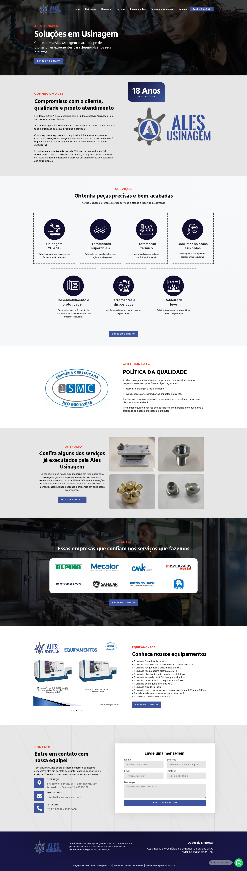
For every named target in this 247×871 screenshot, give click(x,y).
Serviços (106, 9)
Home (77, 9)
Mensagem (130, 782)
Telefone (171, 771)
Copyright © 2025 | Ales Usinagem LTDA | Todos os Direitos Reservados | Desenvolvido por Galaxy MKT (123, 865)
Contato (183, 9)
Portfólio (120, 9)
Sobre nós (90, 9)
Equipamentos (138, 9)
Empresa (171, 759)
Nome (127, 759)
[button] (36, 673)
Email (127, 771)
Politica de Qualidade (162, 9)
